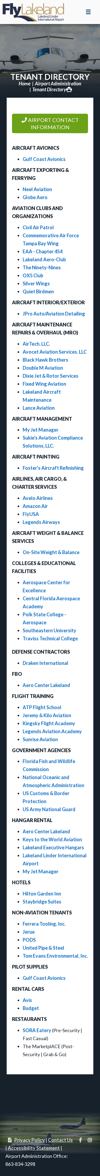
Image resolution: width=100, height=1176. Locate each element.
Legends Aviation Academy (52, 731)
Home (25, 83)
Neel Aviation (37, 189)
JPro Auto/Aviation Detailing (54, 314)
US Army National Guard (49, 809)
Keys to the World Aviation (52, 839)
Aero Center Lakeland (46, 685)
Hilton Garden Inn (42, 894)
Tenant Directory (50, 76)
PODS (29, 940)
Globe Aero (35, 197)
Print (69, 89)
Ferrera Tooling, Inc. (44, 924)
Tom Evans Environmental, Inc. (55, 956)
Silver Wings (36, 283)
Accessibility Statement (34, 1148)
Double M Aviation (43, 368)
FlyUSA (31, 514)
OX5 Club (33, 275)
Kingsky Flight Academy (49, 723)
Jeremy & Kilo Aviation (47, 715)
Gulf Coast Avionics (44, 159)
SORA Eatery (37, 1030)
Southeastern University (49, 630)
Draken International (45, 663)
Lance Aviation (39, 408)
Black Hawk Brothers (45, 360)
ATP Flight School (42, 707)
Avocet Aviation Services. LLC (55, 352)
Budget (31, 1008)
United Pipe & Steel (43, 948)
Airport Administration (58, 83)
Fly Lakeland (33, 10)
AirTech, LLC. (36, 344)
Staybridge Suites (42, 902)
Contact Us (60, 1140)
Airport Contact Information (53, 123)
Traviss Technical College (50, 638)
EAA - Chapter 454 (42, 251)
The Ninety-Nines (42, 267)
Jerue (29, 932)
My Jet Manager (40, 430)
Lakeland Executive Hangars (53, 847)
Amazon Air (35, 506)
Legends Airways (41, 522)
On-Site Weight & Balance (51, 552)
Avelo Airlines (38, 498)
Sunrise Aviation (40, 739)
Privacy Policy (29, 1140)
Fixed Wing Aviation (44, 384)
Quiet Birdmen (38, 291)
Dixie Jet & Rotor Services (50, 376)
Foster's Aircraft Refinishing (53, 468)
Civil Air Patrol (38, 227)
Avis (27, 1000)
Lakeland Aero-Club (44, 259)
